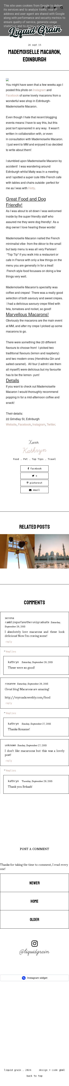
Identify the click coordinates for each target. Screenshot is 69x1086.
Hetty (31, 188)
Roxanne (10, 683)
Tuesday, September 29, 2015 (37, 780)
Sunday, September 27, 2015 (36, 723)
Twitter (51, 424)
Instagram (40, 90)
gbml (62, 1070)
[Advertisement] (34, 1025)
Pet (25, 459)
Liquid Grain (12, 1070)
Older (34, 919)
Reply (9, 641)
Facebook (13, 95)
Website (11, 424)
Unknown (10, 745)
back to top (35, 1075)
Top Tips (37, 459)
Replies (11, 651)
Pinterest (35, 482)
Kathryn (35, 450)
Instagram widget (36, 977)
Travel (52, 459)
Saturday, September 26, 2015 (37, 661)
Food (16, 459)
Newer (34, 883)
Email (35, 490)
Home (34, 901)
